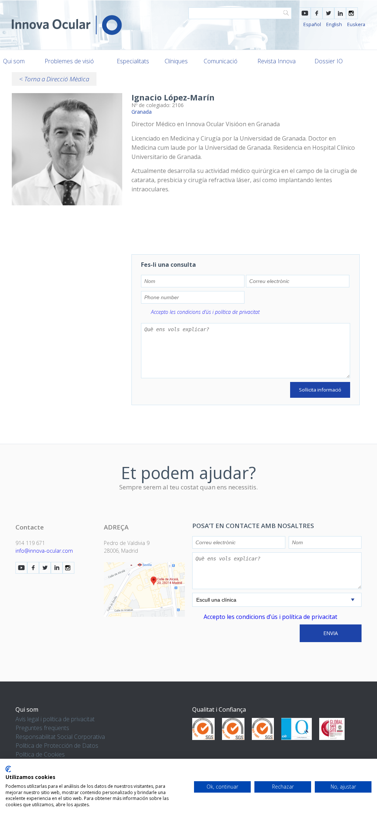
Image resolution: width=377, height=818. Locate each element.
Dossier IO (328, 61)
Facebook (316, 13)
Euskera (356, 24)
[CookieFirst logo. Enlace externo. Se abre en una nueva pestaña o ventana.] (8, 769)
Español (312, 24)
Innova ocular (67, 25)
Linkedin (340, 13)
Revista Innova (276, 61)
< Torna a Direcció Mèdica (54, 79)
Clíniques (176, 61)
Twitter (328, 13)
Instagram (351, 13)
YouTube (304, 13)
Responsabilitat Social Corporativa (60, 737)
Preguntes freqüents (42, 728)
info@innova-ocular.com (44, 550)
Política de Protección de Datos (56, 745)
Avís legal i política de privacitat (55, 719)
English (334, 24)
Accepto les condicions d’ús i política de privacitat (205, 311)
